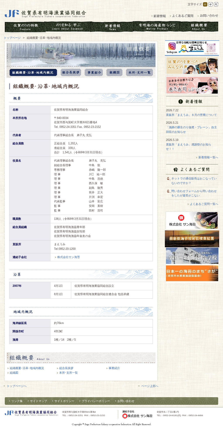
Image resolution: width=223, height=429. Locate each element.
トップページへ (17, 386)
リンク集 (17, 401)
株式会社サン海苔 (68, 257)
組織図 (114, 72)
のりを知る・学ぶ (68, 27)
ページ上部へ (149, 386)
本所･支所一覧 (139, 72)
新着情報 (159, 16)
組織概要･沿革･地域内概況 (27, 368)
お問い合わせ (208, 16)
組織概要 (198, 27)
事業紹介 (93, 72)
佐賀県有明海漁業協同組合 (45, 14)
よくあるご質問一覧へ (204, 204)
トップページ (12, 37)
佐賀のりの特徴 (25, 27)
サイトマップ (38, 401)
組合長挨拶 (71, 72)
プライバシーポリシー (96, 401)
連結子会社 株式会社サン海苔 (137, 414)
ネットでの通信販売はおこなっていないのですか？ (194, 181)
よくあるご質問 (181, 16)
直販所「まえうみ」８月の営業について (191, 115)
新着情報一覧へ (208, 157)
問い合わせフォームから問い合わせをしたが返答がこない (194, 193)
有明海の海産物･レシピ (156, 27)
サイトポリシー (64, 401)
